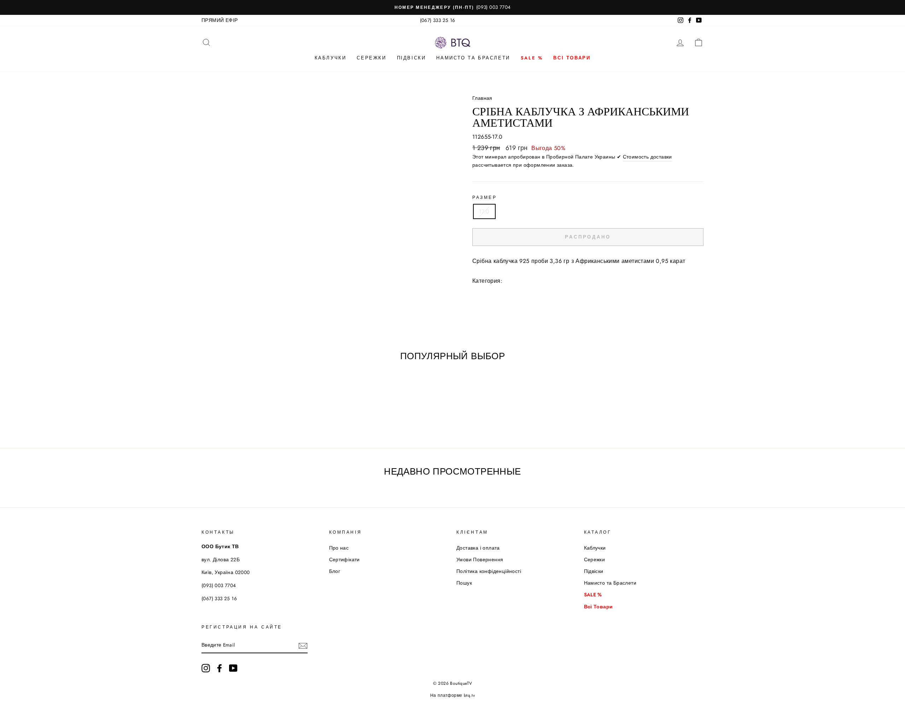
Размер (484, 197)
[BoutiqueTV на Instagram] (206, 668)
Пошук (464, 582)
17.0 (484, 211)
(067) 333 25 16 (437, 20)
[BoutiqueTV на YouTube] (233, 668)
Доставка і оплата (478, 547)
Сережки (371, 57)
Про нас (339, 547)
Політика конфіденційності (488, 571)
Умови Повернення (479, 559)
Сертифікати (344, 559)
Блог (334, 571)
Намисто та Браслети (473, 57)
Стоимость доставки (647, 156)
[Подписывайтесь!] (303, 645)
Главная (482, 98)
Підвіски (411, 57)
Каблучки (330, 57)
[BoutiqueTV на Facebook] (219, 668)
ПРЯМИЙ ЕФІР (220, 20)
